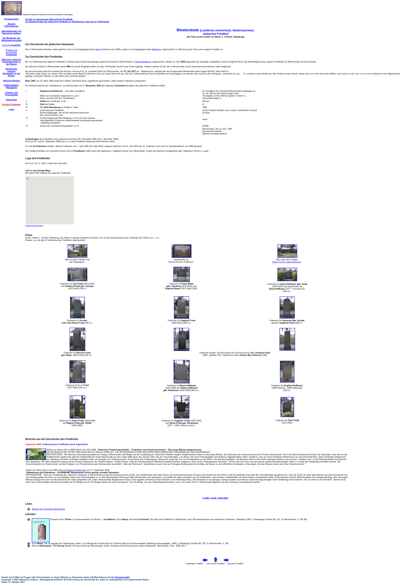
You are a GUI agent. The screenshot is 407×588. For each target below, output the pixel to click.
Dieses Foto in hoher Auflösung (286, 262)
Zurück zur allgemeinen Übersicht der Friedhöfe (48, 19)
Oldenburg (156, 49)
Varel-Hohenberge (143, 62)
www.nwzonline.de (76, 470)
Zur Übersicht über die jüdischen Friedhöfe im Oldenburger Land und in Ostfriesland (67, 22)
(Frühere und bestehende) (11, 52)
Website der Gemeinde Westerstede (48, 509)
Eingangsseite (122, 577)
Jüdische (11, 45)
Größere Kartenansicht (34, 226)
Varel (97, 49)
